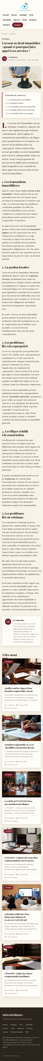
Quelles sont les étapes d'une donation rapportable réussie (19, 689)
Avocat (14, 15)
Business (32, 20)
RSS (27, 1032)
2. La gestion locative (15, 103)
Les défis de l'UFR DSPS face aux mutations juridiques (18, 802)
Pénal (24, 20)
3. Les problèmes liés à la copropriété (21, 107)
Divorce (17, 20)
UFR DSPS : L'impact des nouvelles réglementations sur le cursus (21, 859)
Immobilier (7, 20)
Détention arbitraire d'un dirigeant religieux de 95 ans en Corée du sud (17, 917)
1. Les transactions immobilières (19, 100)
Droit (31, 15)
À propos (6, 25)
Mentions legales (17, 1032)
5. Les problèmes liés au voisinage (20, 113)
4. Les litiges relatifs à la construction (21, 110)
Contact (17, 25)
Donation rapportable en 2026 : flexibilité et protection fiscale (19, 746)
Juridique (23, 15)
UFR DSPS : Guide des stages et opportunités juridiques (18, 975)
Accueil (6, 15)
